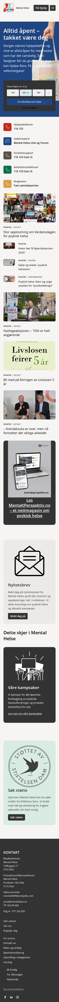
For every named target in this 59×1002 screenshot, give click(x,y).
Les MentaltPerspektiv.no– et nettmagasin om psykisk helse (29, 507)
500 (38, 93)
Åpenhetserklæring (13, 952)
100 (12, 93)
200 (24, 93)
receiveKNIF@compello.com (18, 895)
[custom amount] (48, 92)
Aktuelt (17, 227)
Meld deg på (17, 616)
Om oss (7, 926)
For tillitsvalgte (15, 974)
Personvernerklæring (13, 989)
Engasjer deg (10, 930)
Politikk (32, 260)
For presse (9, 938)
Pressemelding (35, 277)
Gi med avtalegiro (29, 108)
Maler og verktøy (12, 947)
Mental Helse (22, 8)
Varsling (7, 962)
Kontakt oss (9, 943)
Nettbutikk (12, 979)
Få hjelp (41, 8)
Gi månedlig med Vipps (29, 102)
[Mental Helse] (8, 8)
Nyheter (7, 227)
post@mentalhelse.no (15, 901)
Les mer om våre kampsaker (25, 713)
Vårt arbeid (9, 921)
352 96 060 (13, 905)
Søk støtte (16, 817)
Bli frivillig (12, 969)
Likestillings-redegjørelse (16, 957)
